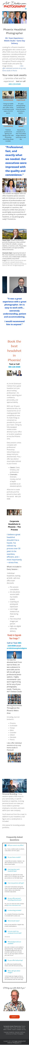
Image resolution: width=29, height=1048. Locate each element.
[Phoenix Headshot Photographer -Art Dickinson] (14, 5)
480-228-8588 (15, 84)
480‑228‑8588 (14, 366)
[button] (14, 845)
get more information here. (14, 905)
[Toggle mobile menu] (26, 9)
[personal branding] (14, 779)
